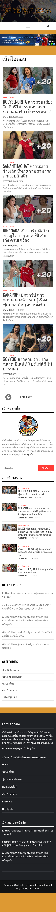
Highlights (7, 809)
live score (7, 801)
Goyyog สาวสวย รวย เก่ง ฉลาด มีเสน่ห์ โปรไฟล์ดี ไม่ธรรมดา (27, 364)
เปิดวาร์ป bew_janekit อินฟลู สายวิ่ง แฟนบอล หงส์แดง (35, 570)
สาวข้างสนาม (8, 98)
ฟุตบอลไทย (8, 683)
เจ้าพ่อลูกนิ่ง (27, 454)
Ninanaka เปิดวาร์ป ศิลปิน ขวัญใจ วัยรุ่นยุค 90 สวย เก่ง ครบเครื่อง (26, 235)
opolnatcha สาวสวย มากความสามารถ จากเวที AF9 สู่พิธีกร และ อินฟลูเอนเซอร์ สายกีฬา (34, 511)
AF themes (34, 888)
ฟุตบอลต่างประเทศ (12, 676)
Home (5, 764)
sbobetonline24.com (35, 757)
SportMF (8, 117)
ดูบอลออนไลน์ (9, 786)
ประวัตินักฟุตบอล (11, 670)
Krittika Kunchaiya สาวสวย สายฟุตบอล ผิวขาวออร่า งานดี (34, 492)
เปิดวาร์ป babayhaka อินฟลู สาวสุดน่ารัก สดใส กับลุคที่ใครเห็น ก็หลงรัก (35, 552)
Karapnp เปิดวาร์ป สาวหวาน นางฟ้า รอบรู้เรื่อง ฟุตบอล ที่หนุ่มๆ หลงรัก (25, 299)
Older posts (26, 397)
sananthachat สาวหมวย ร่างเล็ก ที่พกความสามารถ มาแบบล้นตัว (27, 171)
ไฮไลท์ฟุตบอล (9, 697)
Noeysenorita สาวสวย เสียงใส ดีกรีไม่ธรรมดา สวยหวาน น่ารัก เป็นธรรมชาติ (28, 106)
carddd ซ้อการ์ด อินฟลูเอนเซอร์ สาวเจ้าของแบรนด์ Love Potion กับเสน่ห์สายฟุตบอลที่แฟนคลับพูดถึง (35, 531)
